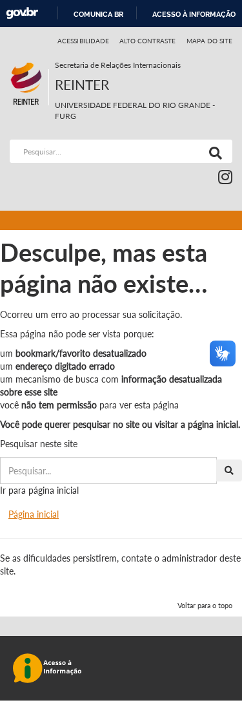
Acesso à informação (194, 14)
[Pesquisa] (213, 151)
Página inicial (33, 514)
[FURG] (29, 65)
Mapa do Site (209, 41)
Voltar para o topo (204, 605)
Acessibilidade (83, 41)
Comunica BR (98, 14)
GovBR (22, 13)
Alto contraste (147, 41)
